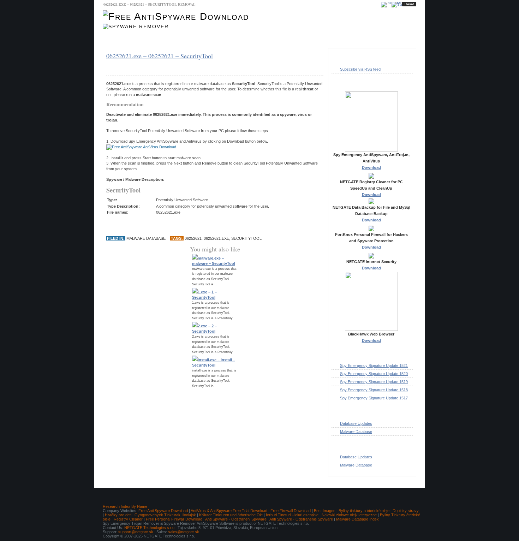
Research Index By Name (125, 506)
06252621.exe (216, 238)
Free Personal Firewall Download (174, 519)
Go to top (402, 483)
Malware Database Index (357, 519)
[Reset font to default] (409, 4)
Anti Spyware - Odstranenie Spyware (301, 519)
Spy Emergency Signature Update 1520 (374, 373)
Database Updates (166, 41)
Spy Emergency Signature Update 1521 (374, 365)
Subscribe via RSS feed (360, 69)
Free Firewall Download (290, 511)
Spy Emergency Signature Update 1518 (374, 390)
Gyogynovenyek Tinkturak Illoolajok (165, 515)
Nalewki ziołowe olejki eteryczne (349, 515)
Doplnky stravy (406, 511)
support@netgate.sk (135, 532)
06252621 (193, 238)
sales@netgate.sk (183, 532)
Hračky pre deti (118, 515)
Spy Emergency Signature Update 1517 (374, 398)
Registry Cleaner (128, 519)
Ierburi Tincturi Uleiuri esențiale (292, 515)
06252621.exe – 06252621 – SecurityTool (159, 56)
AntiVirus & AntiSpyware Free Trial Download (229, 511)
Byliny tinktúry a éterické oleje (364, 511)
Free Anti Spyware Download (163, 511)
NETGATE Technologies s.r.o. (149, 527)
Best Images (324, 511)
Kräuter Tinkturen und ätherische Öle (231, 515)
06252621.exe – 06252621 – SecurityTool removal (149, 4)
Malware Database (124, 41)
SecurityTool (246, 238)
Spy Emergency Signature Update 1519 (374, 382)
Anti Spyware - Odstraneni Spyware (236, 519)
